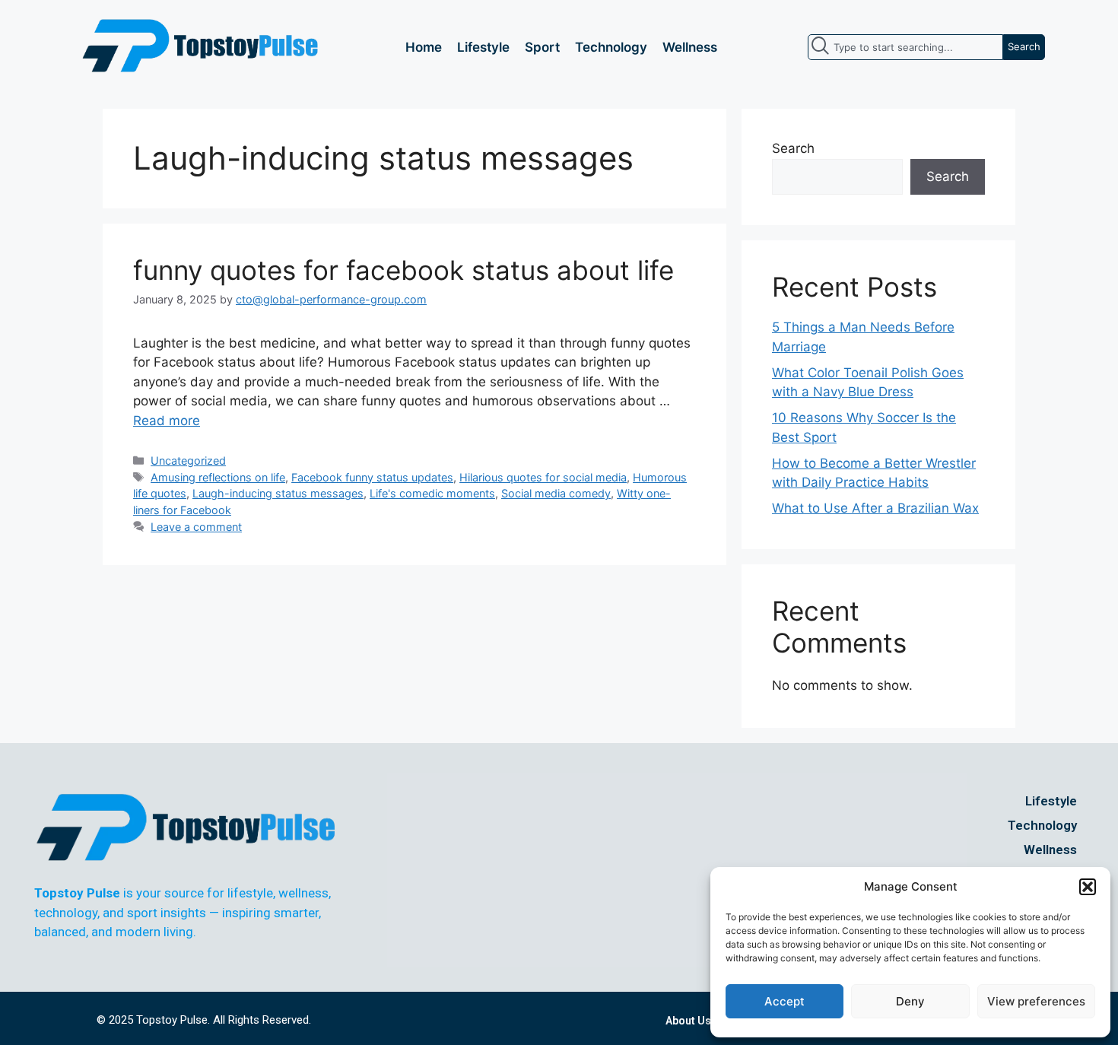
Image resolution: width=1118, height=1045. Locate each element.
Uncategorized (188, 460)
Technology (611, 47)
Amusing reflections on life (218, 477)
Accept (784, 1001)
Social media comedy (556, 493)
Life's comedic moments (432, 493)
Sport (542, 47)
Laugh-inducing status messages (278, 493)
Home (423, 47)
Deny (910, 1001)
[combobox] (905, 47)
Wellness (689, 47)
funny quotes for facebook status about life (403, 270)
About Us (688, 1021)
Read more (166, 420)
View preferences (1036, 1001)
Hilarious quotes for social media (543, 477)
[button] (1087, 886)
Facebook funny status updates (372, 477)
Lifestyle (483, 47)
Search (793, 148)
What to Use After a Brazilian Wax (875, 508)
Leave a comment (196, 526)
